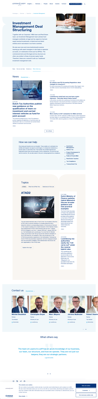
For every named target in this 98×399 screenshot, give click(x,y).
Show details (22, 396)
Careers (57, 4)
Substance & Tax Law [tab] (48, 186)
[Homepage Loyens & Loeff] (19, 4)
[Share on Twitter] (17, 381)
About (51, 4)
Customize (85, 390)
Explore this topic (27, 247)
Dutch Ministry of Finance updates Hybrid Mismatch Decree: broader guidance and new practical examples (68, 203)
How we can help (21, 69)
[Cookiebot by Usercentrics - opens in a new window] (9, 396)
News (14, 69)
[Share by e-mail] (21, 381)
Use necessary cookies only (86, 395)
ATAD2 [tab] (24, 186)
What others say (37, 69)
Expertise (29, 13)
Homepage (15, 13)
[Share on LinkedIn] (13, 381)
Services (22, 13)
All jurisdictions (24, 77)
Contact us (28, 69)
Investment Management (39, 13)
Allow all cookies (86, 385)
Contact (64, 4)
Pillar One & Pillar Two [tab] (34, 186)
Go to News (49, 131)
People (45, 4)
